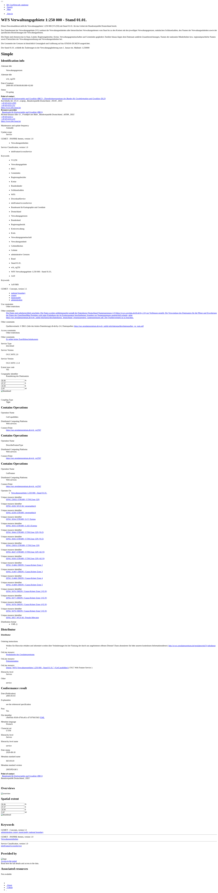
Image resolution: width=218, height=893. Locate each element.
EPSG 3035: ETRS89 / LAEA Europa (21, 526)
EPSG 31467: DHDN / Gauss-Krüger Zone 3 (24, 572)
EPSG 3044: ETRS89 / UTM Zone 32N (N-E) (25, 532)
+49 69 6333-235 (8, 119)
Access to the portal (9, 861)
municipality (16, 298)
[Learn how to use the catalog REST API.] (6, 890)
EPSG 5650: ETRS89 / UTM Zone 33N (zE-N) (25, 558)
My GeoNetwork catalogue (17, 5)
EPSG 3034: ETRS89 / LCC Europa (21, 519)
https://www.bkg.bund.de (11, 108)
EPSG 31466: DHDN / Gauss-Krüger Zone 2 (24, 565)
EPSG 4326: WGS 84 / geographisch (21, 506)
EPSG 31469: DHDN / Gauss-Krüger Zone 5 (24, 585)
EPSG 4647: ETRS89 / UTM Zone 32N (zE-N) (25, 552)
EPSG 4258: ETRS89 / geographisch (21, 513)
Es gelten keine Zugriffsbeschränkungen (22, 339)
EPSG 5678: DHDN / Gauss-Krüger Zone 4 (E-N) (26, 604)
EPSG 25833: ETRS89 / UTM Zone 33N (22, 545)
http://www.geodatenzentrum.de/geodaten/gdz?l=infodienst (192, 646)
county (14, 295)
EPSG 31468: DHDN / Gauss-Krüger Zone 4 (24, 578)
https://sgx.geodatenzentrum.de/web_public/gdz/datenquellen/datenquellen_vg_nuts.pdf (109, 326)
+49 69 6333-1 (7, 117)
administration (16, 300)
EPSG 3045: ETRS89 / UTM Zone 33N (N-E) (25, 539)
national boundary (18, 293)
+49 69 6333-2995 (8, 103)
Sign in (10, 14)
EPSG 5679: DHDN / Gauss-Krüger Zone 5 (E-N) (26, 611)
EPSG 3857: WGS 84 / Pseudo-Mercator (22, 617)
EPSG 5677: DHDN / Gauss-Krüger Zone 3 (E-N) (26, 598)
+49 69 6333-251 (8, 105)
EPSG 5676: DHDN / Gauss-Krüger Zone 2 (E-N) (26, 591)
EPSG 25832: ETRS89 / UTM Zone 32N (22, 499)
